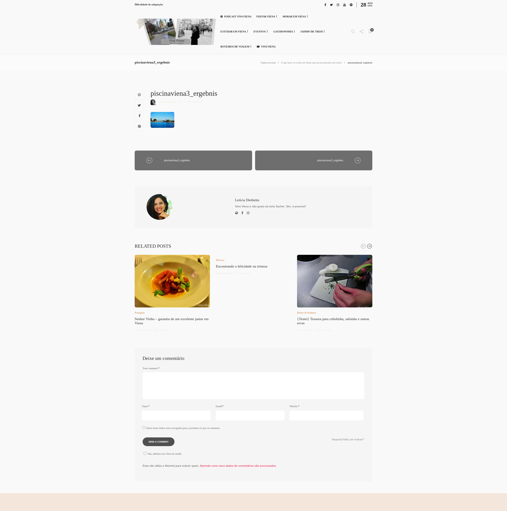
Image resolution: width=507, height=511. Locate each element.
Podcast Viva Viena (237, 16)
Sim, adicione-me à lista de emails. (165, 453)
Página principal (268, 63)
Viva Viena (268, 46)
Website (294, 406)
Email (219, 406)
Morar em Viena (294, 16)
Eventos (260, 31)
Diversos (220, 260)
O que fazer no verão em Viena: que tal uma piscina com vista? (311, 63)
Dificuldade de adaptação (149, 4)
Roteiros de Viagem (234, 46)
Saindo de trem (311, 31)
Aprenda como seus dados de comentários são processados (238, 465)
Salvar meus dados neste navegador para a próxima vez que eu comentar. (183, 428)
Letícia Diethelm (165, 102)
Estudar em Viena (233, 31)
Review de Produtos (306, 312)
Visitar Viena (265, 16)
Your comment (151, 368)
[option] (172, 292)
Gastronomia (283, 31)
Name (146, 406)
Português (140, 312)
